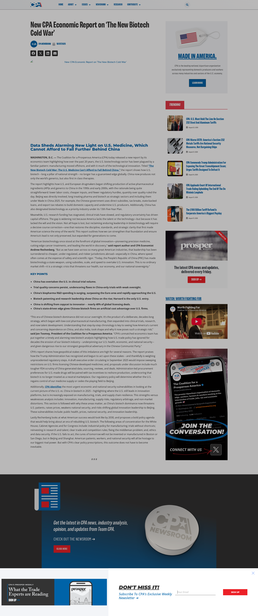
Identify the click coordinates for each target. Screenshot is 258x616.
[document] (129, 308)
